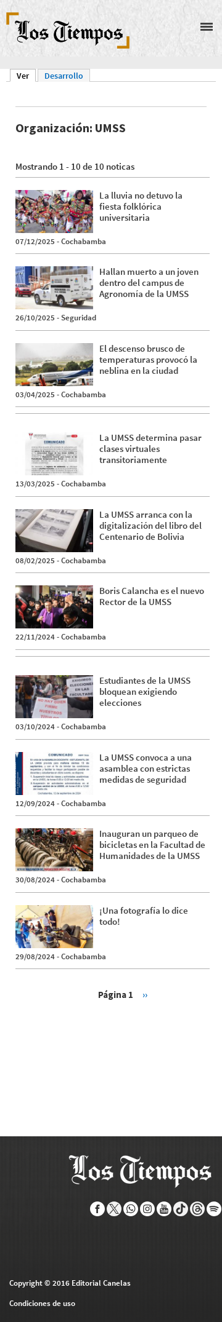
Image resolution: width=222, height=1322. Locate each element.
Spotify (214, 1208)
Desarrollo (63, 75)
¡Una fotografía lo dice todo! (143, 915)
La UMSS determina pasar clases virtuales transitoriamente (150, 448)
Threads (197, 1208)
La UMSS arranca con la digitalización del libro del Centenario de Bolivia (150, 525)
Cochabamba (83, 241)
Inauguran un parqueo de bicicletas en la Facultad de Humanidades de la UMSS (152, 844)
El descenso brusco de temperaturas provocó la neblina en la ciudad (148, 359)
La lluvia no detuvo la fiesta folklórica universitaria (141, 206)
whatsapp (131, 1208)
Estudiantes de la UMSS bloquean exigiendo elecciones (145, 691)
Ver (26, 75)
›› (144, 994)
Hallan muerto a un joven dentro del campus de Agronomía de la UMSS (149, 282)
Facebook (97, 1208)
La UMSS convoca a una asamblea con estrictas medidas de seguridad (145, 768)
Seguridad (78, 317)
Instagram (147, 1208)
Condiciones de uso (42, 1303)
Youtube (164, 1208)
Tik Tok (181, 1208)
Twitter (114, 1208)
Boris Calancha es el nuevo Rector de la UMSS (151, 596)
